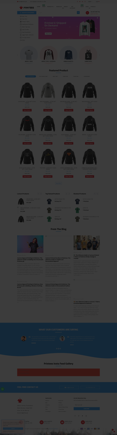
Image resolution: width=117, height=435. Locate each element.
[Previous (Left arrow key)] (2, 217)
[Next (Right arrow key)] (115, 217)
